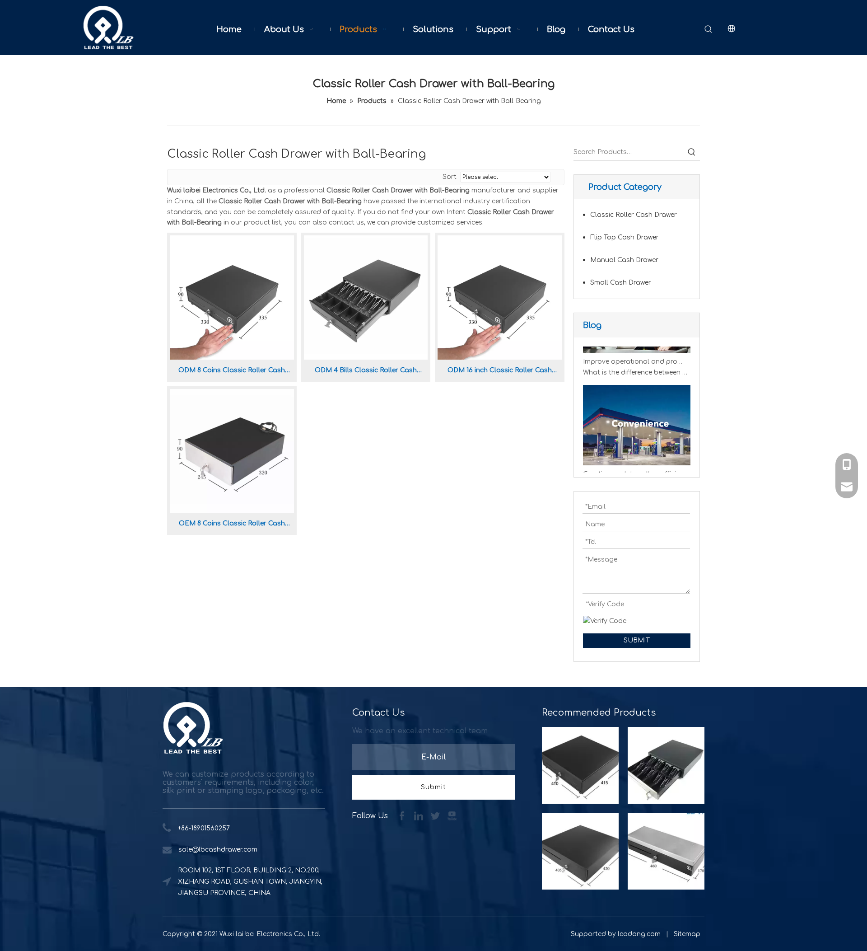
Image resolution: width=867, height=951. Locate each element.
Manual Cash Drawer (624, 260)
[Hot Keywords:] (708, 29)
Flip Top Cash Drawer (624, 237)
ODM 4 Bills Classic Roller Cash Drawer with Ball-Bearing (366, 372)
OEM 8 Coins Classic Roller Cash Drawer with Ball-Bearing (232, 525)
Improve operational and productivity (634, 355)
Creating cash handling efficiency (634, 467)
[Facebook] (403, 815)
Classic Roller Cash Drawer (633, 214)
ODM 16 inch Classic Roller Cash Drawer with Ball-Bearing (499, 372)
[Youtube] (452, 815)
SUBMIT (637, 640)
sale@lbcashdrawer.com (217, 849)
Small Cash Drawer (620, 282)
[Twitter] (436, 815)
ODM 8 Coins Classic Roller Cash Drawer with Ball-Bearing (231, 372)
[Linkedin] (419, 815)
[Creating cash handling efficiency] (636, 457)
